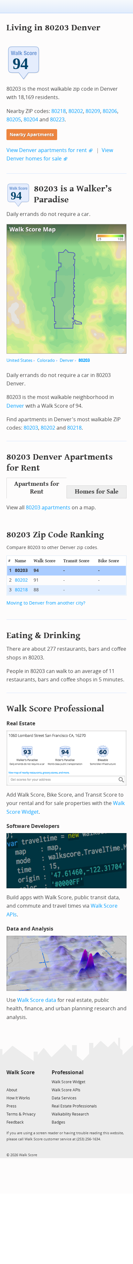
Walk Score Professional (55, 708)
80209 (93, 111)
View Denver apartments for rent (46, 150)
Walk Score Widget (68, 1082)
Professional (68, 1072)
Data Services (64, 1098)
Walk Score (20, 1072)
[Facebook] (20, 1081)
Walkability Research (70, 1114)
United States (19, 360)
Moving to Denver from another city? (45, 603)
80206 (110, 111)
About (11, 1090)
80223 (57, 120)
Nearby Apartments (32, 135)
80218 (58, 111)
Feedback (15, 1122)
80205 (13, 120)
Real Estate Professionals (74, 1106)
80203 (84, 360)
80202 (75, 111)
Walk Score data (36, 1000)
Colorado (46, 360)
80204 (31, 120)
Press (11, 1106)
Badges (58, 1122)
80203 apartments (48, 508)
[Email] (30, 1081)
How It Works (18, 1098)
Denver (67, 360)
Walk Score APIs (66, 1090)
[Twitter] (10, 1081)
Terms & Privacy (21, 1114)
